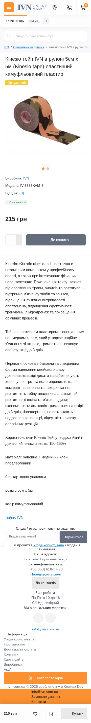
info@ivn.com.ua (45, 629)
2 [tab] (48, 168)
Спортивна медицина (28, 47)
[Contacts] (69, 7)
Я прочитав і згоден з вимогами (47, 547)
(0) (21, 193)
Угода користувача (48, 545)
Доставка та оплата (20, 649)
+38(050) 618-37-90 (46, 569)
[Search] (9, 36)
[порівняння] (51, 713)
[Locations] (54, 7)
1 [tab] (43, 168)
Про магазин (14, 644)
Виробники (13, 664)
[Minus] (19, 242)
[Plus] (19, 237)
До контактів (46, 583)
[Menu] (9, 7)
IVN (6, 47)
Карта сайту (14, 659)
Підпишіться (73, 537)
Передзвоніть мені (45, 574)
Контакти (11, 654)
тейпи (10, 517)
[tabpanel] (45, 120)
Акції (7, 669)
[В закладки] (35, 713)
